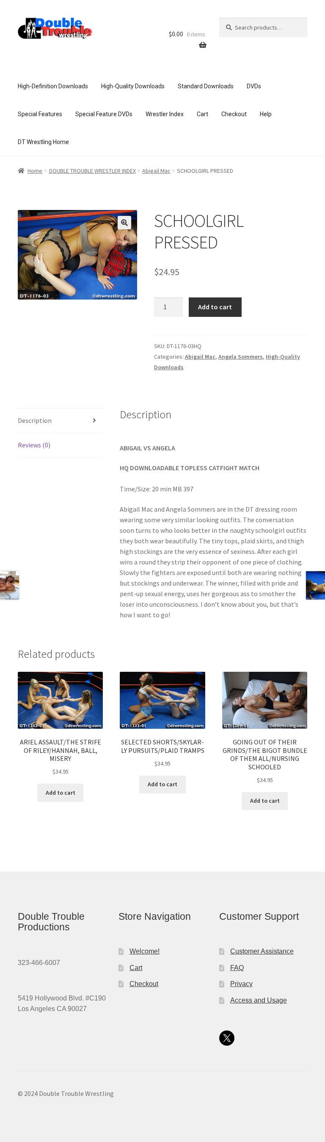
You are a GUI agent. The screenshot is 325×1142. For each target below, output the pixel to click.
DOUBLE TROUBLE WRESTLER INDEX (92, 170)
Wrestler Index (165, 114)
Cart (202, 114)
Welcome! (144, 951)
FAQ (237, 967)
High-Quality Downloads (133, 86)
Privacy (241, 983)
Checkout (234, 114)
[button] (124, 222)
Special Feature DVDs (103, 114)
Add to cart (215, 307)
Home (35, 170)
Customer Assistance (262, 951)
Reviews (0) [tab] (34, 445)
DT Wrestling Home (43, 142)
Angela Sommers (240, 356)
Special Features (40, 114)
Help (266, 114)
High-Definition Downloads (53, 86)
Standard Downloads (206, 86)
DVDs (254, 86)
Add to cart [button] (60, 792)
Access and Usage (258, 1000)
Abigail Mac (156, 170)
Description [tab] (35, 420)
